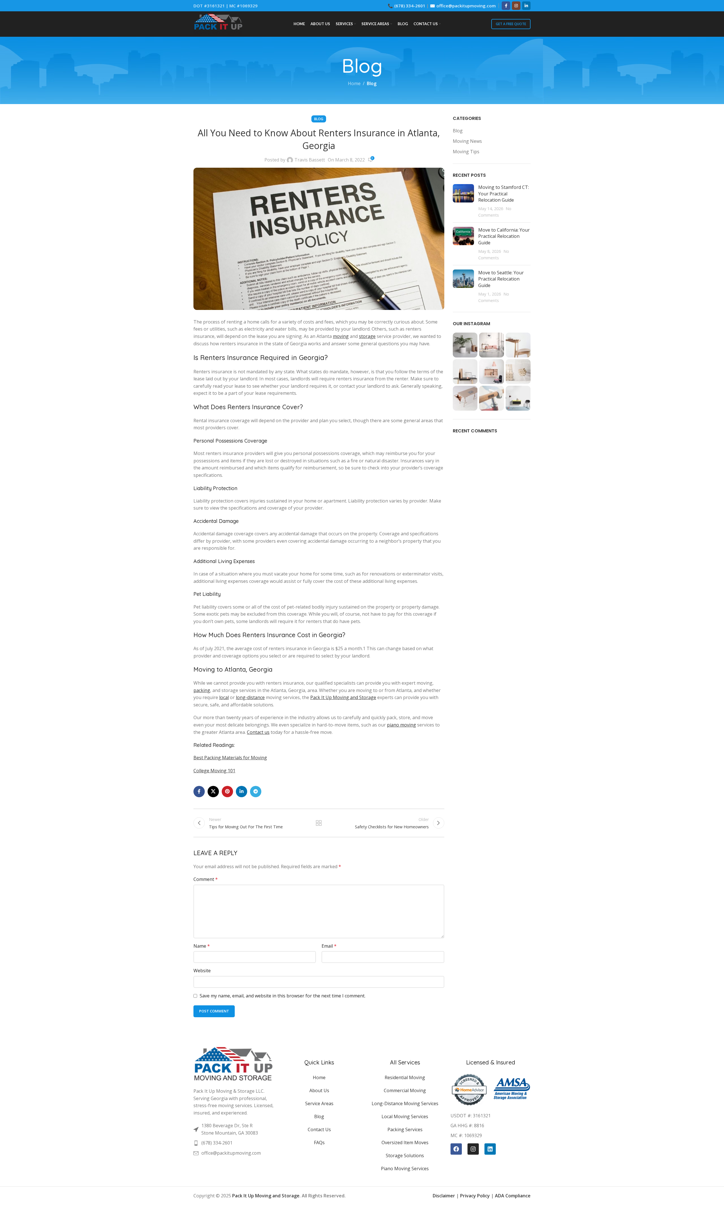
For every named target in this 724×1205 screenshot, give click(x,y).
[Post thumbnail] (463, 201)
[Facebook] (456, 1149)
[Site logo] (218, 23)
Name (201, 946)
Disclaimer (444, 1196)
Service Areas (319, 1103)
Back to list (318, 823)
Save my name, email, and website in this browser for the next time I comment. (282, 996)
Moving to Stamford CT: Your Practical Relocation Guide (503, 193)
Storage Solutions (405, 1155)
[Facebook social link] (506, 5)
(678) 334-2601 (409, 5)
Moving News (467, 141)
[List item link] (233, 1129)
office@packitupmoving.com (466, 5)
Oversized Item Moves (405, 1142)
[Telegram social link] (255, 791)
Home (354, 83)
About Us (319, 1090)
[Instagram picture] (465, 345)
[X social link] (213, 791)
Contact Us (319, 1129)
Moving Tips (466, 151)
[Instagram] (473, 1149)
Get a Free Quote (511, 23)
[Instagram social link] (516, 5)
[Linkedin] (490, 1149)
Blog (371, 83)
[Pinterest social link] (227, 791)
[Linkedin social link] (526, 5)
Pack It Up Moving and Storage (265, 1196)
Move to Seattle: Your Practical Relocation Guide (501, 279)
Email (329, 946)
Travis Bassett (309, 160)
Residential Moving (405, 1077)
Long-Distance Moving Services (405, 1103)
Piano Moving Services (405, 1168)
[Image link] (233, 1063)
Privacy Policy (475, 1196)
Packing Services (405, 1129)
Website (202, 970)
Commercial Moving (405, 1090)
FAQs (319, 1142)
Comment (205, 879)
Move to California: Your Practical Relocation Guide (504, 236)
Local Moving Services (405, 1116)
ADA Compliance (513, 1196)
